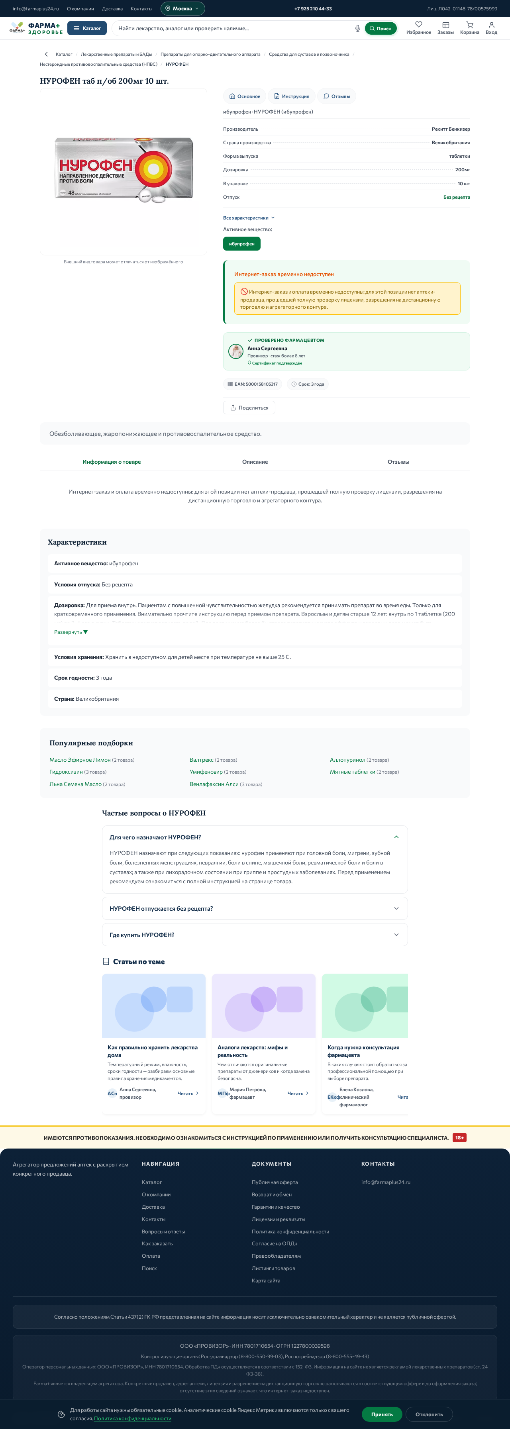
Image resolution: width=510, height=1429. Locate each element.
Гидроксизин (66, 771)
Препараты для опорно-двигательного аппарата (211, 54)
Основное (248, 96)
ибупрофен (242, 243)
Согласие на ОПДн (274, 1243)
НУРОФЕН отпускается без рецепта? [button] (161, 908)
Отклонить (429, 1414)
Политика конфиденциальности (132, 1418)
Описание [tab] (255, 461)
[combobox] (255, 28)
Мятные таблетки (352, 771)
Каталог (92, 28)
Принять (382, 1414)
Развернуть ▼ (71, 632)
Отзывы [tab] (399, 461)
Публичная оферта (275, 1182)
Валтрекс (202, 759)
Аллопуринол (347, 759)
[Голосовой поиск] (357, 28)
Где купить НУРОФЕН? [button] (142, 934)
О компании (80, 8)
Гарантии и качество (276, 1207)
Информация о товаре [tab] (111, 461)
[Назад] (46, 54)
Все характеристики (246, 217)
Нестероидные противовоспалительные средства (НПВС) (98, 64)
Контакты (142, 8)
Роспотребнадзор (305, 1356)
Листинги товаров (273, 1268)
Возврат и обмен (272, 1194)
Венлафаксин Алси (214, 783)
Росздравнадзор (219, 1356)
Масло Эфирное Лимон (80, 759)
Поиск (149, 1268)
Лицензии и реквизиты (278, 1219)
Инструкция (296, 96)
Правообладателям (276, 1256)
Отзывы (341, 96)
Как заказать (157, 1243)
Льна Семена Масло (75, 783)
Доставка (112, 8)
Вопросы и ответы (163, 1231)
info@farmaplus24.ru (36, 8)
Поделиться (254, 407)
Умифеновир (206, 771)
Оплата (151, 1256)
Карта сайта (266, 1280)
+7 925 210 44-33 (313, 8)
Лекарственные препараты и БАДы (116, 54)
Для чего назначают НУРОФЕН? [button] (155, 837)
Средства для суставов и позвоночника (309, 54)
